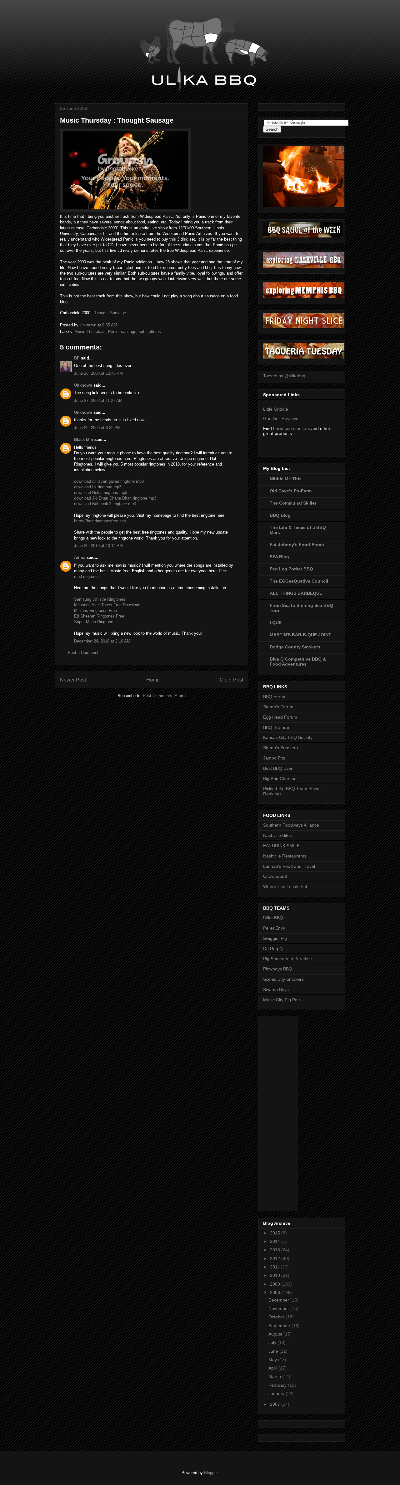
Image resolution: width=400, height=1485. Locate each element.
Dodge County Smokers (295, 646)
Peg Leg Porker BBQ (291, 568)
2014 (275, 1241)
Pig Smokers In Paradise (287, 958)
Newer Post (73, 679)
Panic (113, 331)
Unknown (83, 385)
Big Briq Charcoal (280, 778)
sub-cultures (150, 331)
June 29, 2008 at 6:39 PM (97, 427)
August (275, 1333)
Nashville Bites (277, 835)
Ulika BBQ (273, 917)
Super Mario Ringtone (93, 621)
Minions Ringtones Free (95, 610)
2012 (275, 1258)
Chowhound (275, 876)
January (277, 1393)
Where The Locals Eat (285, 886)
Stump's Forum (278, 706)
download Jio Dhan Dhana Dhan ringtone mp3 (115, 498)
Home (153, 679)
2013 (275, 1249)
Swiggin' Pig (275, 938)
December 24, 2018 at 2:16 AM (102, 641)
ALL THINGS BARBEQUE (296, 593)
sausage (128, 331)
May (273, 1359)
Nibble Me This (286, 478)
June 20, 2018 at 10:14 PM (98, 545)
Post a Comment (83, 652)
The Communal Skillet (293, 503)
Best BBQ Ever (277, 768)
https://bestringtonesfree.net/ (100, 521)
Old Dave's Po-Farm (291, 490)
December (279, 1299)
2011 (275, 1266)
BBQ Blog (280, 515)
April (273, 1367)
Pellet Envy (274, 928)
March (275, 1376)
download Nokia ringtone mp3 (100, 492)
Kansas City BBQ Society (287, 737)
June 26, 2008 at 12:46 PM (98, 373)
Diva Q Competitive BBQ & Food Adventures (298, 662)
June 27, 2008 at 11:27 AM (98, 400)
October (277, 1316)
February (278, 1385)
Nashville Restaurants (284, 855)
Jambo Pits (274, 757)
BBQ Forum (275, 696)
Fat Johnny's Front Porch (297, 544)
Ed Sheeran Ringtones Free (99, 616)
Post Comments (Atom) (164, 695)
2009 (275, 1284)
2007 (275, 1404)
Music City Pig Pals (282, 999)
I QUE (276, 622)
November (279, 1308)
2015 (275, 1232)
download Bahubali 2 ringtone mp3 (105, 503)
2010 (275, 1275)
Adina (79, 557)
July (273, 1342)
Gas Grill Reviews (280, 418)
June (273, 1351)
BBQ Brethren (277, 727)
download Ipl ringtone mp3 (97, 487)
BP (77, 358)
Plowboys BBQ (277, 968)
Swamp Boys (276, 989)
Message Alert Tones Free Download (107, 605)
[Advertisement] (288, 1111)
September (280, 1325)
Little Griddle (275, 409)
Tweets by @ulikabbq (284, 375)
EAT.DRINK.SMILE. (282, 845)
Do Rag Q (273, 948)
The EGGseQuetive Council (299, 581)
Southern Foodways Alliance (291, 825)
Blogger (211, 1472)
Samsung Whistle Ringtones (99, 599)
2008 (275, 1292)
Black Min (83, 439)
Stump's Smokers (280, 747)
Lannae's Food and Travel (289, 866)
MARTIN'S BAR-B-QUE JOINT (300, 634)
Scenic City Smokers (283, 979)
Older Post (231, 679)
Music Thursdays (90, 331)
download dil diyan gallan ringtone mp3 (109, 481)
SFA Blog (279, 556)
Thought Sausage (110, 312)
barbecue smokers (291, 428)
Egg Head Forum (280, 717)
